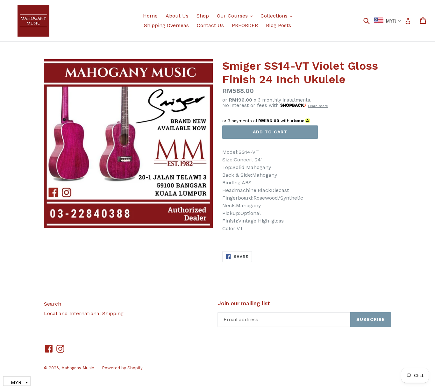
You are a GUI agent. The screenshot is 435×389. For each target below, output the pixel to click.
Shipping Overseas (166, 25)
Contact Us (210, 25)
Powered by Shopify (122, 367)
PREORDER (245, 25)
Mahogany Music (77, 367)
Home (150, 16)
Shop (202, 16)
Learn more (318, 106)
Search (52, 304)
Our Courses (236, 15)
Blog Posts (278, 25)
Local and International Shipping (84, 313)
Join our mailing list (244, 303)
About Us (177, 16)
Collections (278, 15)
